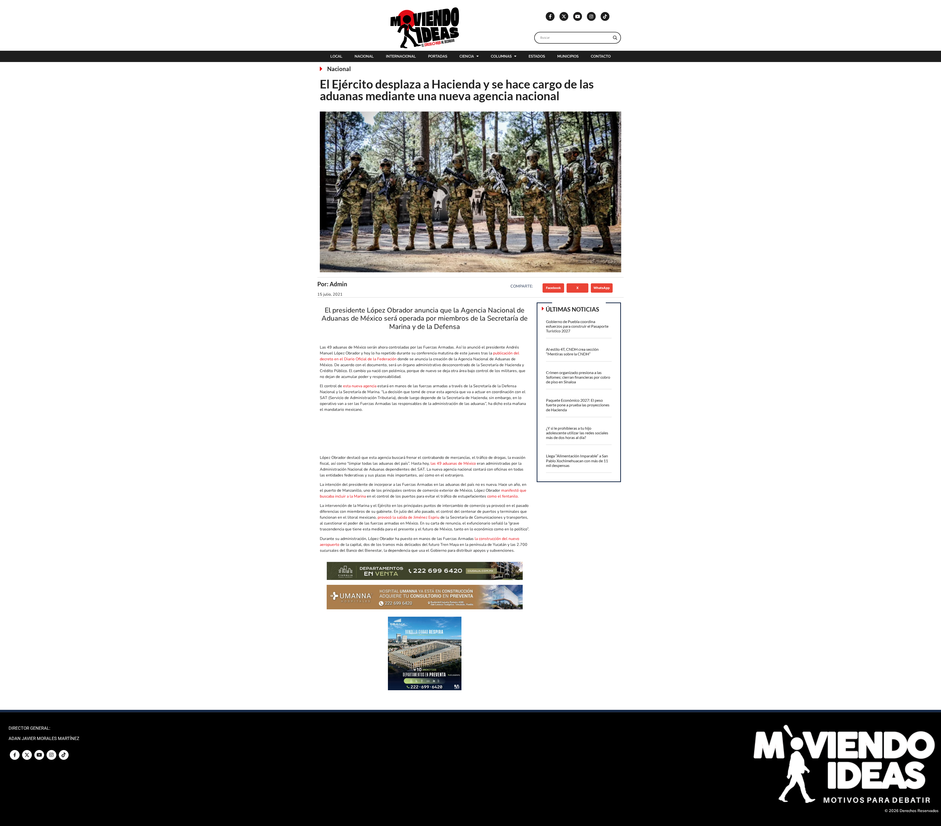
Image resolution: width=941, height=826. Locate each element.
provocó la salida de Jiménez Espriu (409, 517)
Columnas (501, 56)
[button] (553, 288)
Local (336, 56)
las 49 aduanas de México (453, 463)
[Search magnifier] (615, 37)
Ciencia (466, 56)
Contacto (601, 56)
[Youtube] (577, 16)
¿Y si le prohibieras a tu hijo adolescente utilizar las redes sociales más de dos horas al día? (577, 433)
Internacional (401, 56)
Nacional (364, 56)
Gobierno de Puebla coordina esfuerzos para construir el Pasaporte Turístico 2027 (577, 326)
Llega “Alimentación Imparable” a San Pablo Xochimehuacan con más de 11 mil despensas (577, 460)
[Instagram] (591, 16)
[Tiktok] (605, 16)
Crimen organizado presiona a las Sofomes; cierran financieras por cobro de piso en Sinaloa (578, 377)
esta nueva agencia (359, 386)
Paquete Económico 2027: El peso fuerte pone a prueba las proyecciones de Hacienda (577, 405)
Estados (537, 56)
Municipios (568, 56)
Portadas (437, 56)
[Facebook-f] (550, 16)
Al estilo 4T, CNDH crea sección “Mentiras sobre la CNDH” (572, 351)
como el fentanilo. (503, 496)
